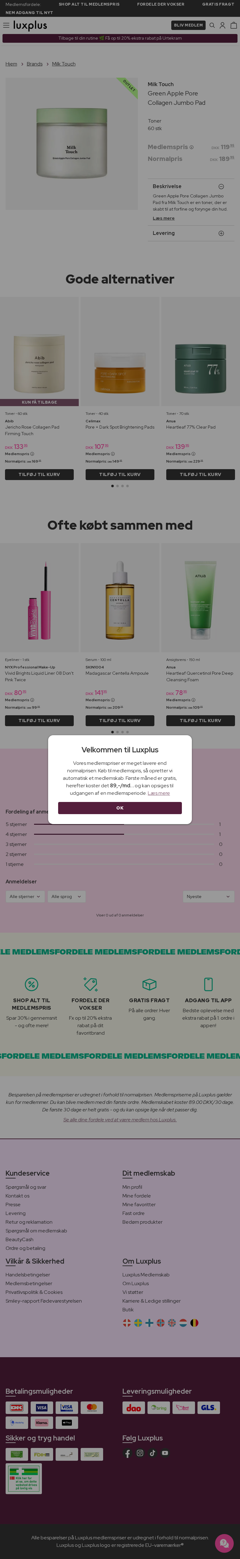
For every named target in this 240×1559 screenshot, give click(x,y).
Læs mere (159, 793)
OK (119, 808)
